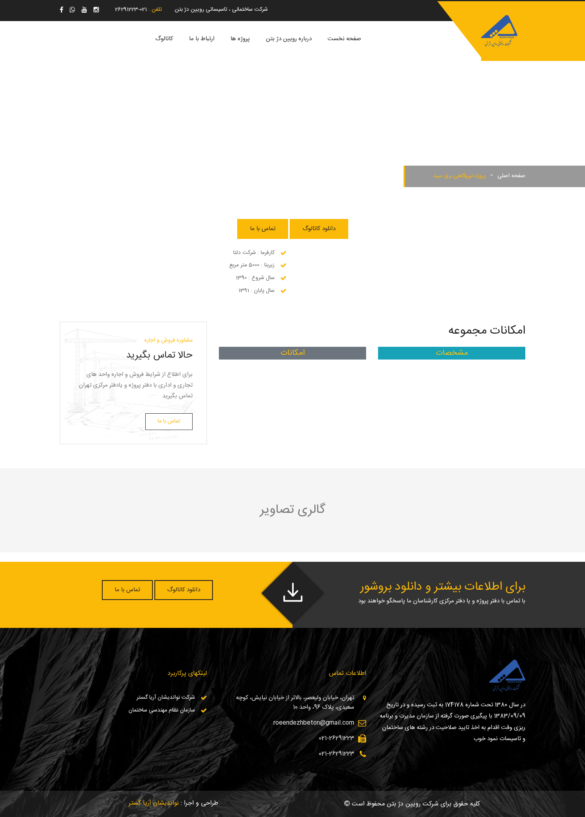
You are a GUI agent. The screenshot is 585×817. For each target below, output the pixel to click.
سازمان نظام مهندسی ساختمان (162, 710)
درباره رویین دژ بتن (289, 39)
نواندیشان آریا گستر (154, 803)
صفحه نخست (344, 39)
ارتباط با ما (201, 39)
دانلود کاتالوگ (318, 229)
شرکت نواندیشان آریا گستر (165, 697)
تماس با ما (262, 229)
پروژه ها (240, 39)
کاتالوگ (164, 39)
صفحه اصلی (511, 176)
